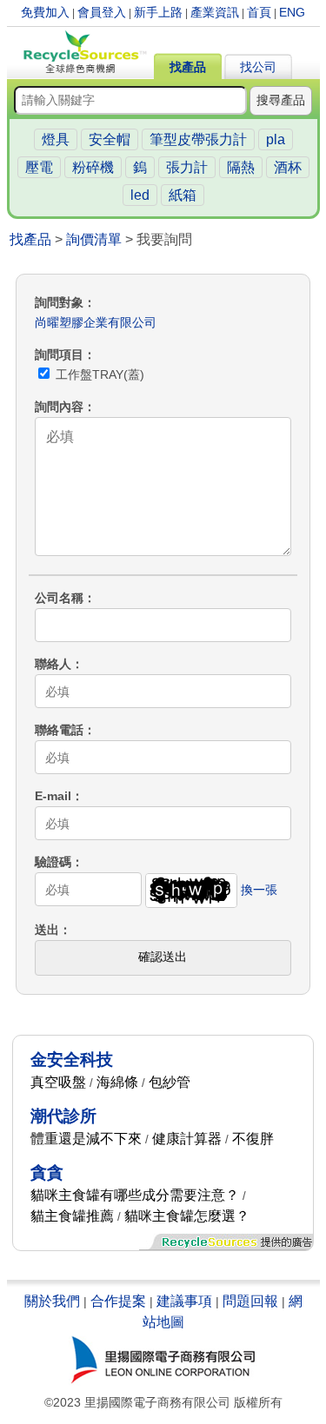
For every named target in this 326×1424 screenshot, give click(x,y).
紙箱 (182, 195)
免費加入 (45, 12)
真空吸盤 (58, 1082)
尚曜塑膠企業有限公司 (95, 322)
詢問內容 (59, 407)
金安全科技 (71, 1059)
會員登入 (101, 12)
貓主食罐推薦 (72, 1216)
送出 (47, 930)
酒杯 (288, 167)
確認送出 (162, 957)
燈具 (56, 139)
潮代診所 (63, 1116)
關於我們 (52, 1301)
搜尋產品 (280, 100)
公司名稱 (59, 598)
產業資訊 (214, 12)
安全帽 (109, 139)
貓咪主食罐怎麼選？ (186, 1216)
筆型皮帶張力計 (198, 139)
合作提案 (118, 1301)
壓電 (39, 167)
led (140, 195)
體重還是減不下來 (86, 1138)
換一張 (259, 890)
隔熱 (241, 167)
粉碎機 (93, 167)
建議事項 (184, 1301)
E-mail (53, 796)
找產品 (188, 67)
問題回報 (250, 1301)
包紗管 (169, 1082)
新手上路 (158, 12)
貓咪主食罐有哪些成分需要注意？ (134, 1195)
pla (275, 139)
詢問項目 (59, 354)
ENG (292, 12)
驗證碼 (53, 862)
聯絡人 (53, 664)
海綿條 (117, 1082)
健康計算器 (187, 1138)
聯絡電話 (59, 730)
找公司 (258, 67)
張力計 (187, 167)
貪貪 (46, 1172)
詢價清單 (94, 239)
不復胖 (253, 1138)
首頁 (259, 12)
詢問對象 (59, 302)
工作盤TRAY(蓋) (98, 374)
